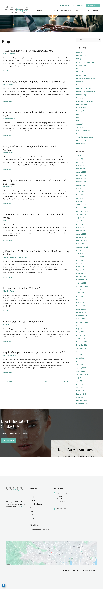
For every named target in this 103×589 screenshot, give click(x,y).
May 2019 (79, 384)
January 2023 (81, 273)
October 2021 (81, 319)
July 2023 (79, 253)
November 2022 (82, 280)
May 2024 (79, 224)
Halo (77, 85)
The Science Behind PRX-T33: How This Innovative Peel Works (33, 216)
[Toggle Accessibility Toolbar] (3, 585)
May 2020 (79, 361)
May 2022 (79, 296)
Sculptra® (79, 124)
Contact (32, 518)
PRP (77, 117)
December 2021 (81, 312)
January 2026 (81, 172)
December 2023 (81, 237)
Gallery (32, 507)
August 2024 (80, 218)
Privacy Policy (76, 570)
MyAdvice (19, 506)
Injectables (80, 98)
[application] (43, 10)
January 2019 (80, 397)
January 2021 (80, 338)
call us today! (8, 440)
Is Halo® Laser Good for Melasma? (21, 288)
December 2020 (81, 342)
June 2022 (80, 293)
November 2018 (81, 404)
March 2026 (80, 165)
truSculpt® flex (81, 140)
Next (67, 381)
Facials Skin (80, 81)
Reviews (32, 500)
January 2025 (81, 204)
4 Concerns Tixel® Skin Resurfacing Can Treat (28, 50)
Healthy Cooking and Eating (85, 91)
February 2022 (81, 306)
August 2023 (80, 250)
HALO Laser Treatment (84, 88)
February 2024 (81, 231)
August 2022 (80, 289)
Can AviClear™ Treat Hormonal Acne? (24, 321)
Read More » (7, 71)
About (32, 497)
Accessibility (66, 570)
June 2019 (79, 381)
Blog (31, 511)
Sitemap (94, 570)
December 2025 (81, 175)
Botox (78, 68)
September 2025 (82, 182)
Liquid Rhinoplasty (9, 355)
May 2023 (79, 260)
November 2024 (82, 211)
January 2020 (81, 368)
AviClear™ (6, 324)
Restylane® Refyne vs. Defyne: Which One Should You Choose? (31, 148)
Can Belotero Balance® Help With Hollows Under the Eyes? (34, 81)
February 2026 (81, 169)
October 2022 (81, 283)
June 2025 (80, 191)
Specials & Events (36, 504)
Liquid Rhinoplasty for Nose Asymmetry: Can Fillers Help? (34, 352)
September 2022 (82, 286)
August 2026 (80, 155)
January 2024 (81, 234)
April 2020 (79, 364)
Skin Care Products (83, 130)
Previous (7, 381)
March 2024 (80, 227)
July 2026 (79, 159)
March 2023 (80, 266)
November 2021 (81, 316)
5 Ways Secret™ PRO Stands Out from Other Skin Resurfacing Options (36, 253)
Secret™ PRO (80, 127)
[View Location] (61, 5)
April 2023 (79, 263)
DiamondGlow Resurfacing (85, 78)
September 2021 (82, 322)
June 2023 (80, 257)
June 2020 (80, 358)
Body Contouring (82, 65)
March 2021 (80, 332)
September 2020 (82, 348)
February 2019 (81, 394)
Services (33, 493)
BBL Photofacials (82, 55)
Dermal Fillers (8, 84)
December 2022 (81, 276)
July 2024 (79, 221)
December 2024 (82, 208)
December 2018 (81, 400)
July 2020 (79, 355)
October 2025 (81, 178)
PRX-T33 (6, 221)
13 (46, 381)
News (78, 114)
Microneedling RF (9, 118)
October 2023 (81, 244)
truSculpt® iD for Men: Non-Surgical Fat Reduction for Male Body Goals (35, 182)
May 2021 (79, 329)
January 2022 (81, 309)
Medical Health (81, 108)
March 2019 (80, 391)
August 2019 (80, 378)
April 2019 (79, 387)
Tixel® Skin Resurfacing (84, 137)
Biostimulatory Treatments (85, 62)
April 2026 (79, 162)
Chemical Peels (8, 257)
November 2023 (82, 240)
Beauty (78, 59)
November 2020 (82, 345)
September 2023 (82, 247)
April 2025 (79, 198)
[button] (93, 5)
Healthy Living (81, 95)
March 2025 (80, 201)
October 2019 (81, 371)
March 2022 (80, 302)
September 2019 (82, 374)
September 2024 (82, 214)
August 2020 (80, 351)
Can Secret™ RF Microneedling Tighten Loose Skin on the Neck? (34, 114)
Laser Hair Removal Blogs (85, 101)
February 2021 (81, 335)
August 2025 (80, 185)
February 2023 (81, 270)
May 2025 (79, 195)
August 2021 (80, 325)
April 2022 (79, 299)
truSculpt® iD (7, 187)
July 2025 (79, 188)
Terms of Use (86, 570)
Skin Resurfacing (9, 53)
